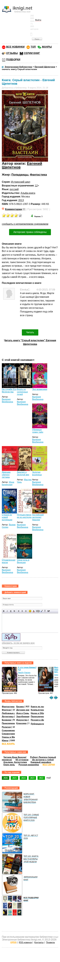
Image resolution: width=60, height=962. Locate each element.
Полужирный (4, 611)
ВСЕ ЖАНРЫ (8, 743)
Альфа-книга (28, 193)
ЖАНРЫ (47, 47)
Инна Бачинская (8, 483)
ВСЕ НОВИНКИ (15, 47)
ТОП (33, 47)
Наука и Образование (42, 713)
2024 (23, 778)
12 (36, 185)
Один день (9, 764)
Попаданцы (19, 174)
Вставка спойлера (48, 611)
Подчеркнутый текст (11, 611)
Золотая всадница (37, 473)
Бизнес (20, 706)
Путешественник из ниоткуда (24, 515)
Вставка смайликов (30, 611)
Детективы (8, 716)
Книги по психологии (42, 706)
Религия (6, 727)
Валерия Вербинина (7, 400)
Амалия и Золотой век (23, 473)
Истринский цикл (20, 182)
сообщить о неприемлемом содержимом (25, 224)
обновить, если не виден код (18, 643)
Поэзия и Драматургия (43, 720)
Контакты (39, 942)
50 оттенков (22, 759)
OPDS (13, 942)
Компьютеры (38, 710)
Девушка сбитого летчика (6, 474)
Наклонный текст (7, 611)
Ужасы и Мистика (11, 737)
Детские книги (24, 710)
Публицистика (38, 723)
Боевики (6, 720)
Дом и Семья (23, 713)
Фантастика (38, 174)
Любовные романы (12, 713)
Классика (21, 723)
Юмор (5, 740)
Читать (30, 332)
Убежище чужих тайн (37, 430)
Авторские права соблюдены (30, 232)
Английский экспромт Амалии (38, 517)
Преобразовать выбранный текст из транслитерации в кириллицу (45, 611)
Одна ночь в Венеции (23, 561)
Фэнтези (6, 710)
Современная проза (12, 730)
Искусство (22, 720)
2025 (14, 778)
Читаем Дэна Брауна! (14, 757)
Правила (50, 942)
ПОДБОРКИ (13, 59)
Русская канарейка (29, 764)
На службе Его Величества (9, 390)
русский (14, 189)
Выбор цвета (33, 611)
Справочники (9, 733)
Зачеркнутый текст (14, 611)
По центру (22, 611)
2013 (21, 200)
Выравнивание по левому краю (18, 611)
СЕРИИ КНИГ (32, 53)
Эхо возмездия (39, 389)
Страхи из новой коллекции (7, 517)
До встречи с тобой (43, 759)
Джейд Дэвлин (24, 673)
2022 (41, 778)
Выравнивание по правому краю (26, 611)
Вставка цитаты (41, 611)
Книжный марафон (41, 762)
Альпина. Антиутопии (15, 762)
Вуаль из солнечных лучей (22, 391)
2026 (5, 778)
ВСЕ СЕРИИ (49, 764)
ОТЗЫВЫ (12, 53)
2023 (32, 778)
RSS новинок (25, 942)
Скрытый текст (38, 611)
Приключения (9, 723)
